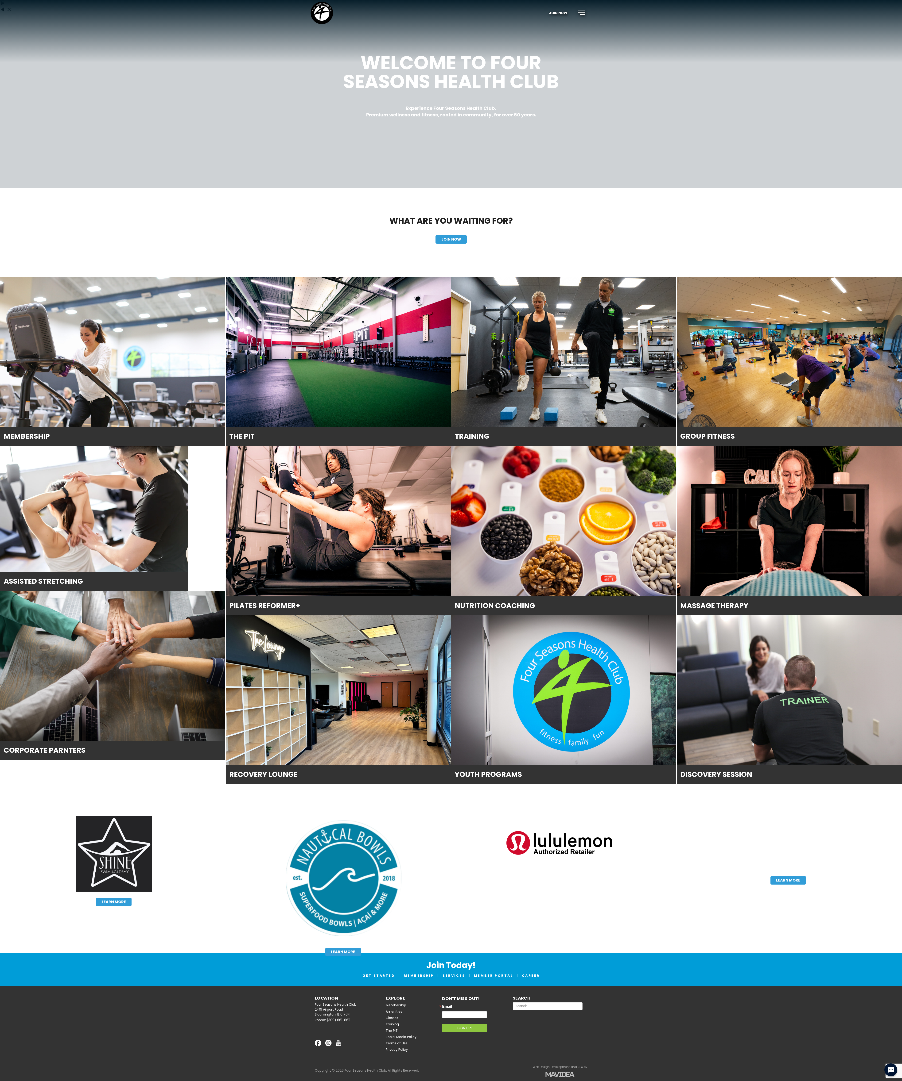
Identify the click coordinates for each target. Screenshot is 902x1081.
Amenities (394, 1011)
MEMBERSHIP (419, 975)
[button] (581, 13)
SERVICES (454, 975)
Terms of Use (397, 1043)
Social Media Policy (401, 1037)
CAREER (531, 975)
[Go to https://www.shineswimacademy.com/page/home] (114, 854)
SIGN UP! (464, 1028)
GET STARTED (378, 975)
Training (392, 1024)
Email (447, 1006)
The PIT (392, 1030)
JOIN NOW (558, 13)
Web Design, (541, 1067)
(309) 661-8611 (338, 1020)
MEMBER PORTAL (493, 975)
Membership (396, 1005)
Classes (392, 1018)
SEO (580, 1067)
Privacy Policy (397, 1049)
